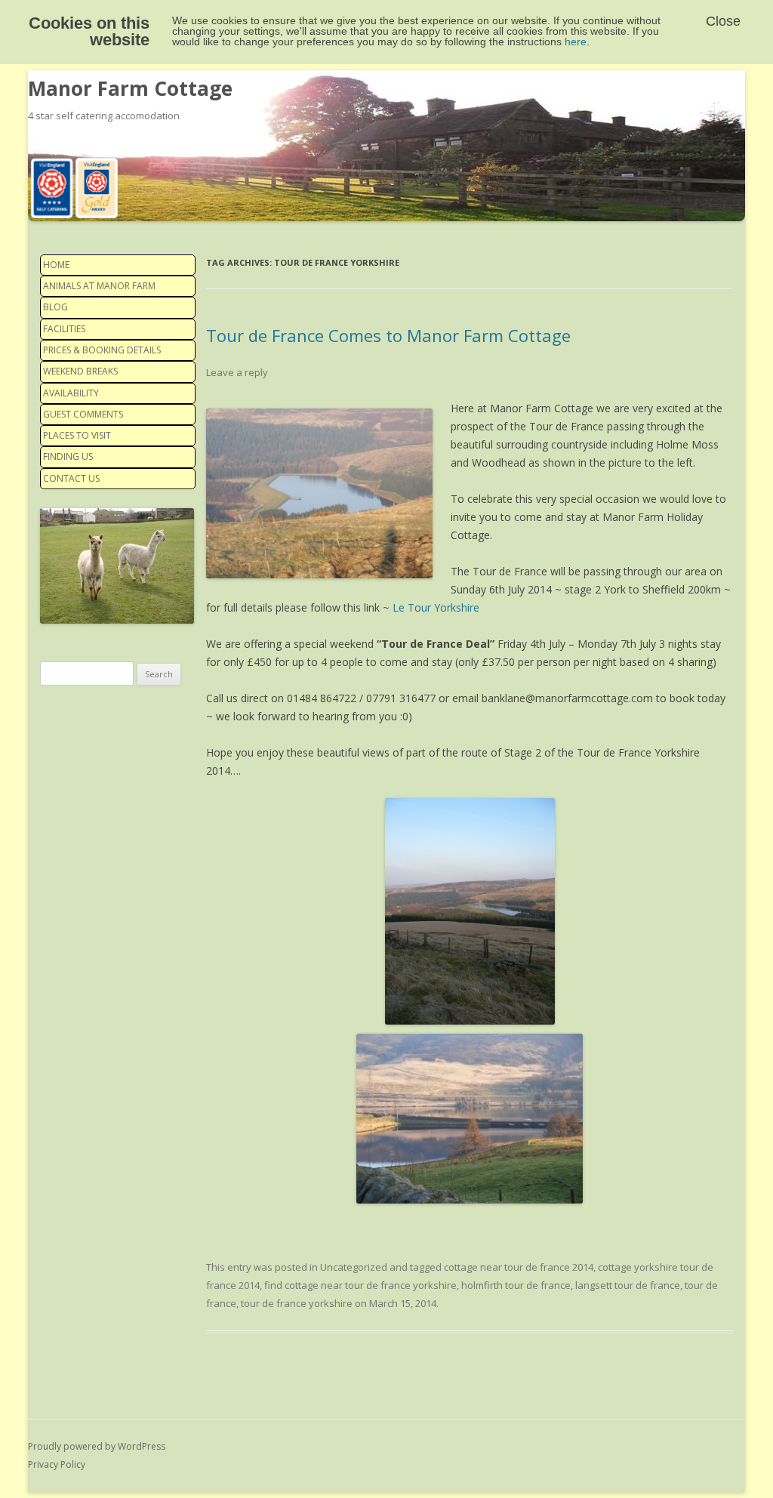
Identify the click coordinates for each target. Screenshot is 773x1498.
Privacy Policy (56, 1464)
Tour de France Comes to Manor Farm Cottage (388, 335)
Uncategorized (353, 1267)
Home (56, 264)
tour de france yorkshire (297, 1303)
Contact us (71, 478)
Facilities (64, 328)
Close (723, 21)
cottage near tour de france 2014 (518, 1267)
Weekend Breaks (80, 371)
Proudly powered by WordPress (96, 1446)
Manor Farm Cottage (130, 88)
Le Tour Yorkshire (436, 607)
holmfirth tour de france (516, 1285)
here (576, 41)
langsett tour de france (627, 1285)
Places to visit (77, 435)
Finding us (68, 456)
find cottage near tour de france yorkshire (360, 1285)
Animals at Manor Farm (99, 285)
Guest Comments (83, 414)
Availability (71, 393)
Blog (55, 307)
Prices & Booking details (102, 350)
